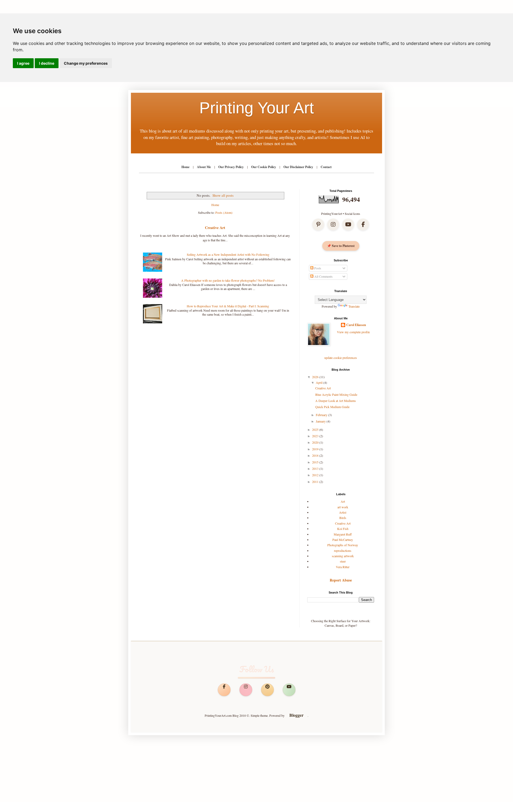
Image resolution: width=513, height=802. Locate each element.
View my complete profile (353, 332)
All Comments (323, 276)
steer (343, 561)
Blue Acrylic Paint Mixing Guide (336, 394)
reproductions (342, 550)
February (322, 415)
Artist (342, 512)
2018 (315, 455)
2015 (315, 462)
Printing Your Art (256, 108)
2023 (315, 436)
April (319, 382)
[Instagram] (333, 224)
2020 (315, 442)
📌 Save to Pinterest (341, 245)
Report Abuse (341, 580)
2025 (315, 429)
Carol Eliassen (356, 325)
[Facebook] (363, 224)
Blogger (296, 715)
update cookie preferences (340, 357)
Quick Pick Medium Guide (332, 407)
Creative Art (215, 227)
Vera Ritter (342, 567)
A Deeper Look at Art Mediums (335, 400)
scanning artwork (343, 556)
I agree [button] (23, 63)
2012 (315, 475)
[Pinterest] (318, 224)
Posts (317, 268)
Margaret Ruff (343, 534)
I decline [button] (46, 63)
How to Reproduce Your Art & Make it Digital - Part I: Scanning (228, 306)
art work (342, 507)
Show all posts (223, 195)
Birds (342, 518)
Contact (326, 167)
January (321, 421)
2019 (315, 449)
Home (185, 167)
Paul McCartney (342, 539)
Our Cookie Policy (263, 167)
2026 (315, 377)
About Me (204, 167)
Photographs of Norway (342, 545)
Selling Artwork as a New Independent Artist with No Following (228, 254)
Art (343, 501)
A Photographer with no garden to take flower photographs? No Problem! (228, 280)
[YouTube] (348, 224)
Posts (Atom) (223, 212)
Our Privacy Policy (231, 167)
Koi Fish (342, 528)
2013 (315, 468)
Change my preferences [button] (86, 63)
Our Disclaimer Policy (298, 167)
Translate (354, 306)
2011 (315, 481)
